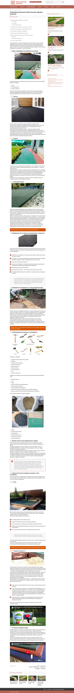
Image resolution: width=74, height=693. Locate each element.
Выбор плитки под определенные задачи (19, 33)
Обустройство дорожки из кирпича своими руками (32, 682)
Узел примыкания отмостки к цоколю (55, 82)
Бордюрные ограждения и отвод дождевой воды (20, 29)
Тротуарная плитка (13, 6)
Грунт (14, 36)
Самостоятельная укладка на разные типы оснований (21, 35)
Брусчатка (22, 6)
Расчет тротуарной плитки (35, 1)
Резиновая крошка (16, 24)
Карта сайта (49, 689)
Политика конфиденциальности (58, 689)
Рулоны (14, 23)
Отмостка (40, 6)
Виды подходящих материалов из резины (19, 20)
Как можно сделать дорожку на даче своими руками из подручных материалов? (41, 683)
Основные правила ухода (15, 40)
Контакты (58, 6)
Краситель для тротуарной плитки (55, 86)
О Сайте (44, 689)
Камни (52, 6)
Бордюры (46, 6)
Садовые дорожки (31, 6)
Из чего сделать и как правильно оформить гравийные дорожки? (13, 682)
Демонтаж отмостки (52, 78)
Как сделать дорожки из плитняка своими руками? (22, 682)
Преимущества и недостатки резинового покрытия (21, 26)
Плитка (14, 21)
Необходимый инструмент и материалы (18, 31)
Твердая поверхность (17, 38)
